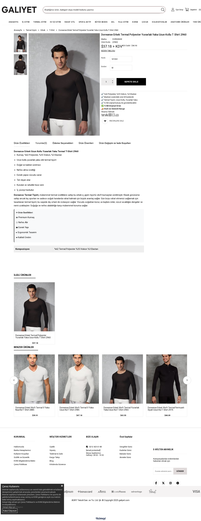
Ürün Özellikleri (22, 143)
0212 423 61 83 (95, 447)
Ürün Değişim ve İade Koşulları (115, 143)
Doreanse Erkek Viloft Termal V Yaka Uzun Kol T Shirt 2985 (77, 409)
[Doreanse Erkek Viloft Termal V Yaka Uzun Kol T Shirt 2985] (78, 378)
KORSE (135, 22)
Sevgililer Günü (126, 447)
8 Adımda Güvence (58, 464)
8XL (113, 22)
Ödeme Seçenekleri (63, 143)
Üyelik (52, 447)
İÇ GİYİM (26, 22)
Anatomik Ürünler (180, 22)
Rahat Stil (70, 22)
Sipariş (52, 450)
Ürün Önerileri (86, 143)
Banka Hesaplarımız (22, 450)
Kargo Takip (55, 457)
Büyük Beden (101, 22)
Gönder (180, 471)
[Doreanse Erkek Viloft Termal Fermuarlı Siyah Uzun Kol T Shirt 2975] (166, 378)
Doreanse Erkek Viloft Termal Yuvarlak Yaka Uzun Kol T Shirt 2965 (121, 409)
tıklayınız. (19, 507)
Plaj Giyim (123, 22)
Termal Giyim (39, 22)
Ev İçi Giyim (55, 22)
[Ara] (163, 9)
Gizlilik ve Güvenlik (21, 457)
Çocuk (145, 22)
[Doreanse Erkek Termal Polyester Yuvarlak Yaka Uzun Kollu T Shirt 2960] (34, 306)
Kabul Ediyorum (10, 511)
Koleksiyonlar (159, 22)
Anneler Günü (125, 457)
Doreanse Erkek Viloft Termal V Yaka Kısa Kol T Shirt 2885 (32, 409)
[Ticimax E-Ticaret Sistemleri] (100, 518)
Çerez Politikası (20, 464)
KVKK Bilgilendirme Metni (24, 461)
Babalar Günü (125, 454)
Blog (52, 461)
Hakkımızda (19, 447)
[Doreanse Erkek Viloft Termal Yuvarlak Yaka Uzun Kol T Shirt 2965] (122, 378)
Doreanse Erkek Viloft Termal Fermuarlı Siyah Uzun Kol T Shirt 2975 (166, 409)
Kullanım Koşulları (21, 454)
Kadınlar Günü (125, 450)
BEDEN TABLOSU (108, 51)
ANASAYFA (13, 22)
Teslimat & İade (56, 454)
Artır (112, 80)
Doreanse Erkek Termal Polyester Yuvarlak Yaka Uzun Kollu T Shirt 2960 (33, 336)
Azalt (112, 83)
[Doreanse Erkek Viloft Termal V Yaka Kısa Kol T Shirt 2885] (34, 378)
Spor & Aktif (85, 22)
